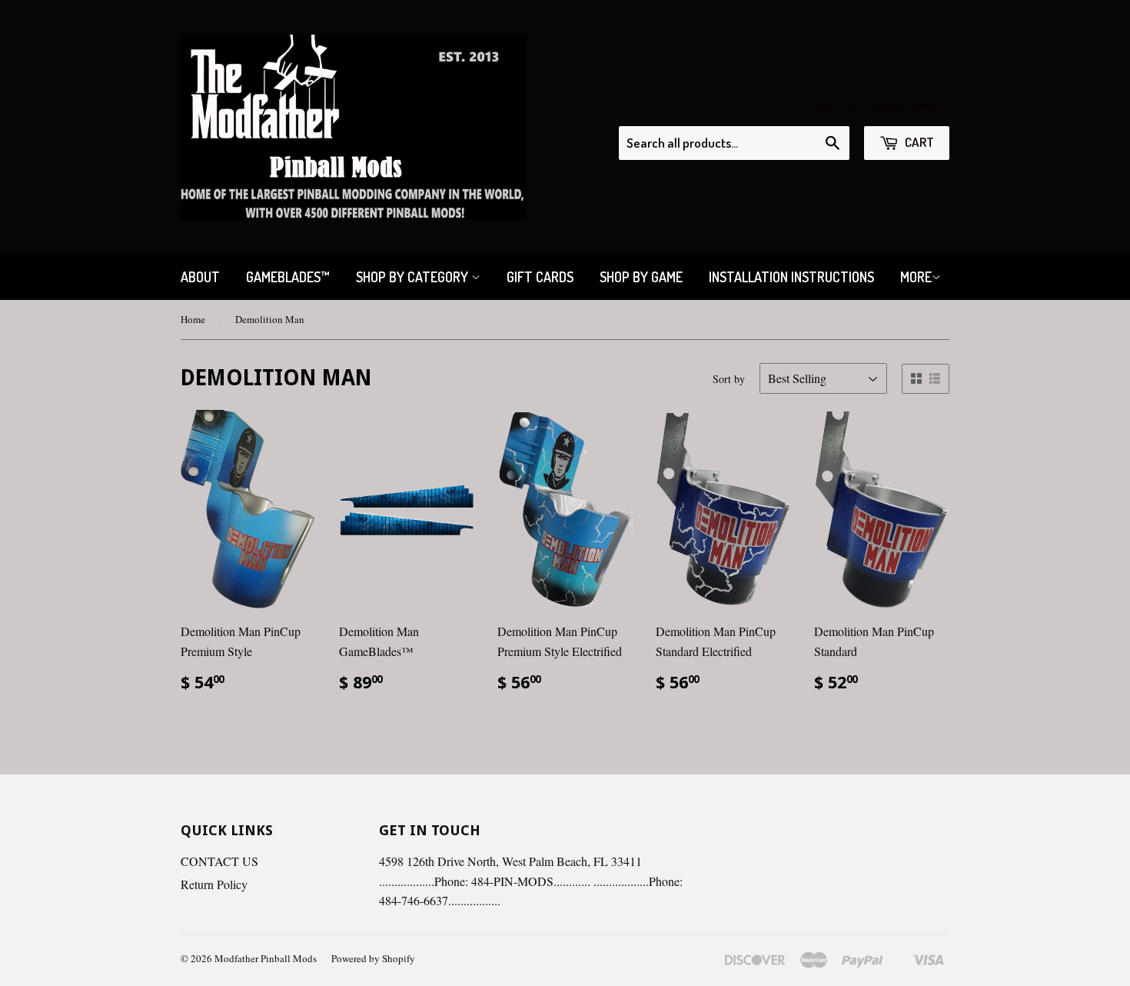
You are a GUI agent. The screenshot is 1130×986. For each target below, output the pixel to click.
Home (193, 319)
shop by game (641, 276)
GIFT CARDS (540, 276)
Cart (918, 142)
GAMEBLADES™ (288, 276)
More (916, 276)
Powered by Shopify (373, 958)
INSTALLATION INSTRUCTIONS (791, 276)
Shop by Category (413, 276)
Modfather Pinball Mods (265, 958)
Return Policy (214, 884)
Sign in (826, 105)
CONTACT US (219, 861)
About (200, 276)
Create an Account (906, 105)
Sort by (729, 378)
